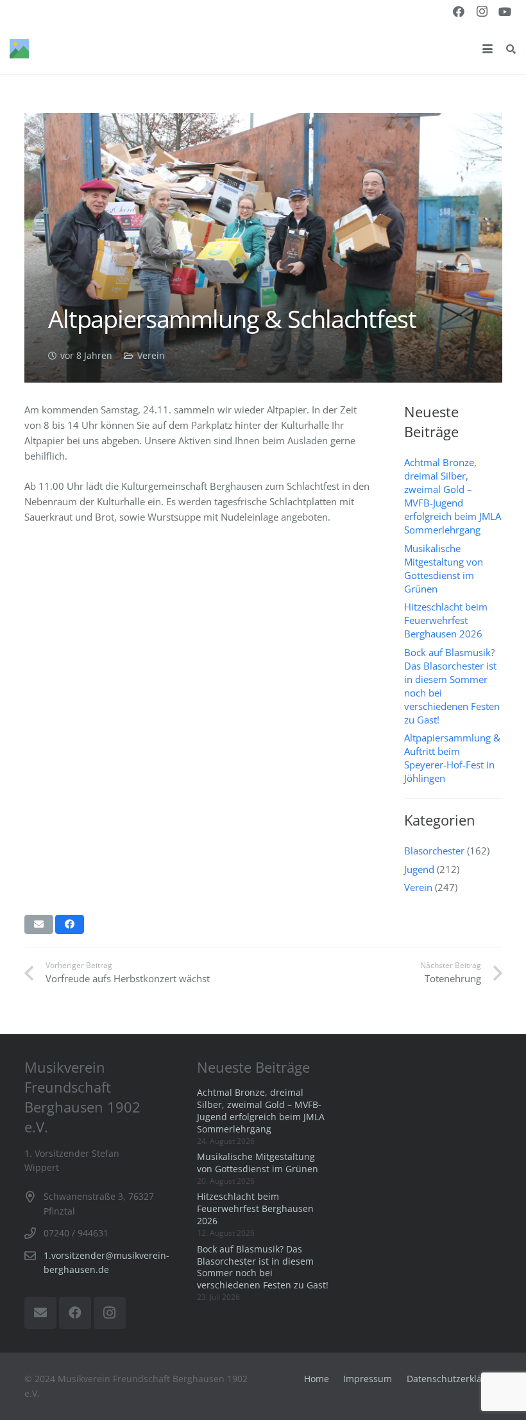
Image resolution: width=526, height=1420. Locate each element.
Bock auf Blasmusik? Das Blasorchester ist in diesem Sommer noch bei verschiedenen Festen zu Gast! (262, 1267)
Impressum (367, 1379)
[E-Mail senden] (38, 924)
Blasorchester (434, 850)
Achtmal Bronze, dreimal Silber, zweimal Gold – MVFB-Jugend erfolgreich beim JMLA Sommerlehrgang (452, 496)
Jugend (419, 869)
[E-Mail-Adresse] (40, 1313)
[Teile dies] (69, 924)
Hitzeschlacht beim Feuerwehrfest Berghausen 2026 (446, 620)
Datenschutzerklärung (454, 1379)
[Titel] (19, 48)
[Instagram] (481, 11)
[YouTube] (504, 11)
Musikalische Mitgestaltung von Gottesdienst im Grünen (443, 568)
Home (316, 1379)
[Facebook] (458, 11)
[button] (487, 49)
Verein (151, 355)
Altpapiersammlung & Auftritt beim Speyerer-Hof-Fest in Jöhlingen (452, 757)
